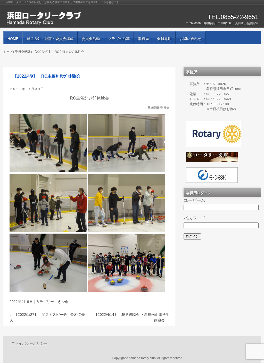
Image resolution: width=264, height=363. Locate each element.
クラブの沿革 (119, 39)
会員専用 (164, 39)
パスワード (194, 218)
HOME (12, 39)
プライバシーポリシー (29, 343)
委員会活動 (91, 39)
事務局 (143, 39)
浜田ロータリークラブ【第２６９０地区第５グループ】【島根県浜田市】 (65, 18)
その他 (62, 302)
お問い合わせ (190, 39)
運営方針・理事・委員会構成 (50, 39)
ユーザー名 (194, 200)
